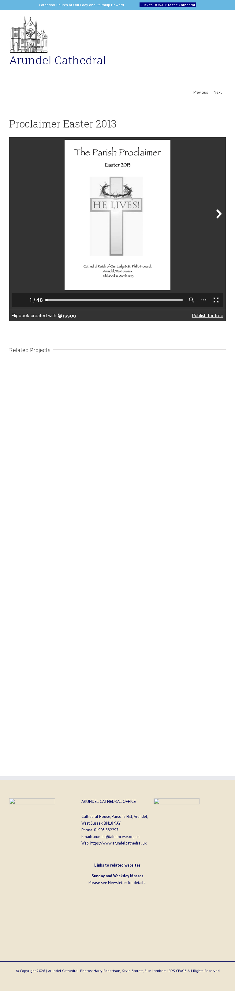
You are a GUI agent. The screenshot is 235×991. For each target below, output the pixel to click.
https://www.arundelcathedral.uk (118, 843)
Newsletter (117, 882)
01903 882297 (106, 830)
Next (218, 92)
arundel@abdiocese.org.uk (116, 836)
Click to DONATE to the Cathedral (168, 4)
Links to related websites (117, 865)
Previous (200, 92)
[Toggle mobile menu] (223, 21)
